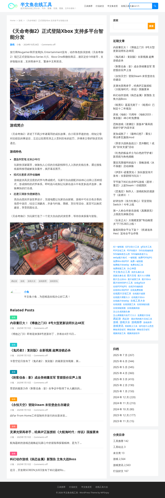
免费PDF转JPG (145, 257)
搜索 (115, 20)
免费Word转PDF (121, 261)
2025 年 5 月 (120, 367)
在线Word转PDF (121, 290)
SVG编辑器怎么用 (121, 254)
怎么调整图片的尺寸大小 (124, 315)
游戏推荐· (147, 322)
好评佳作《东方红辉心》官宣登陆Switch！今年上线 (132, 202)
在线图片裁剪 (139, 293)
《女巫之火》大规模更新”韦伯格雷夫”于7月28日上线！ (133, 222)
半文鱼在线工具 (36, 4)
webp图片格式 (120, 257)
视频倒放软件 (133, 333)
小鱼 (19, 44)
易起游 (14, 281)
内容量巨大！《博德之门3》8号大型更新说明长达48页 (47, 323)
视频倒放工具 (119, 333)
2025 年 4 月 (120, 373)
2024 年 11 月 (121, 403)
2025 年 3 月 (120, 379)
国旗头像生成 (119, 275)
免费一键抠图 (136, 261)
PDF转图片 (132, 250)
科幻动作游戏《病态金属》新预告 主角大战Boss (43, 459)
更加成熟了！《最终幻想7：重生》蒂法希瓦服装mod (133, 135)
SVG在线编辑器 (146, 250)
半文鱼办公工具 (121, 271)
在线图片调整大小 (121, 297)
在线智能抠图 (119, 308)
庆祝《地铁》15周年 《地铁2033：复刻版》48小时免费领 (133, 116)
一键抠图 (132, 257)
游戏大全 (31, 281)
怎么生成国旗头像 (121, 311)
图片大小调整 (144, 275)
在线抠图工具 (129, 304)
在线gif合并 (139, 282)
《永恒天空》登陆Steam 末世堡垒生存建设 (40, 405)
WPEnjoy (105, 492)
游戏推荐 (43, 281)
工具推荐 (118, 441)
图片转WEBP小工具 (123, 282)
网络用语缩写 (119, 329)
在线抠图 (117, 304)
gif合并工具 (146, 246)
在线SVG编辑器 (135, 286)
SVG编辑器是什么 (139, 254)
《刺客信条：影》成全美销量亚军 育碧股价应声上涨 (45, 377)
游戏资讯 (54, 281)
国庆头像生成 (137, 272)
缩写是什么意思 (146, 326)
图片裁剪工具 (134, 279)
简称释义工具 (131, 326)
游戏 (20, 20)
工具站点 (118, 447)
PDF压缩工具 (119, 250)
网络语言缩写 (143, 329)
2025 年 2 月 (120, 385)
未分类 (117, 453)
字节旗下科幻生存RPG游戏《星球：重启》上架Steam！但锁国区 (133, 183)
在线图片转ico (138, 297)
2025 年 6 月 (120, 361)
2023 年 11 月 (121, 421)
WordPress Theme (88, 492)
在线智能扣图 (143, 304)
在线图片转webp (121, 300)
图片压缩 (131, 275)
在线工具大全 (138, 300)
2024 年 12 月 (121, 397)
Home (12, 20)
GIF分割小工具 (132, 246)
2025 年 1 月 (120, 391)
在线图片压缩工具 (122, 293)
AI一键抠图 (118, 246)
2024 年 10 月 (121, 409)
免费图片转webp (121, 264)
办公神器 (131, 268)
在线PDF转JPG (120, 286)
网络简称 (131, 329)
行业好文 (118, 471)
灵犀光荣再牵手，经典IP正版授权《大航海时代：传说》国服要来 (54, 432)
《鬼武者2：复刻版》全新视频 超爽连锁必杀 (40, 350)
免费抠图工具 (119, 268)
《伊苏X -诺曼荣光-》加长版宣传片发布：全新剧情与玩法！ (133, 173)
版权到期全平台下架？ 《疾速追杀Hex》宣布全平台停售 (132, 231)
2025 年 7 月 (120, 355)
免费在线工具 (137, 264)
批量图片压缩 (144, 315)
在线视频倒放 (133, 308)
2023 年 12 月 (121, 415)
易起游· (126, 318)
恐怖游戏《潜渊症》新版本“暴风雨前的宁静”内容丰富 (133, 125)
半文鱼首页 (86, 486)
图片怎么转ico (119, 279)
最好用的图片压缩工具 (141, 318)
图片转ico (146, 279)
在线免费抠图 (136, 290)
